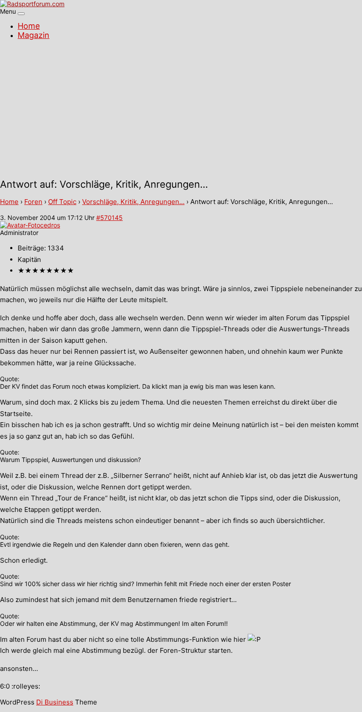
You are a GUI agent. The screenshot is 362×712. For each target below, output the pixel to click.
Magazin (33, 35)
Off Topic (62, 201)
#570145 (109, 217)
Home (29, 25)
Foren (33, 201)
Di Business (54, 702)
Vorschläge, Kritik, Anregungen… (133, 201)
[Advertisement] (181, 110)
